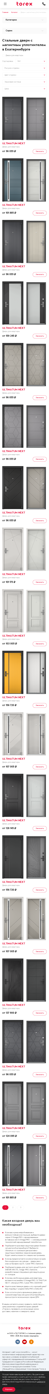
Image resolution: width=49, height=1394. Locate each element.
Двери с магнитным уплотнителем (33, 12)
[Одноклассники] (31, 1342)
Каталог (14, 12)
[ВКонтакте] (17, 1342)
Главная (5, 12)
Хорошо (8, 1389)
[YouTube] (24, 1342)
